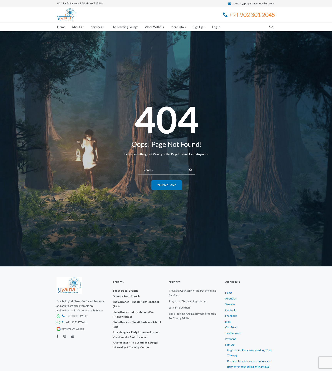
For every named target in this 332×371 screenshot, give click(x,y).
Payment (230, 338)
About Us (231, 298)
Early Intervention (179, 307)
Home (228, 292)
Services (230, 304)
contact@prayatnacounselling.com (253, 3)
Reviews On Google (72, 328)
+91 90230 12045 (76, 316)
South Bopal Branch (125, 290)
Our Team (231, 327)
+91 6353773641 (76, 322)
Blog (228, 321)
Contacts (231, 310)
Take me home (166, 185)
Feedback (231, 315)
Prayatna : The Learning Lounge (187, 301)
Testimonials (233, 333)
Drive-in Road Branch (126, 296)
